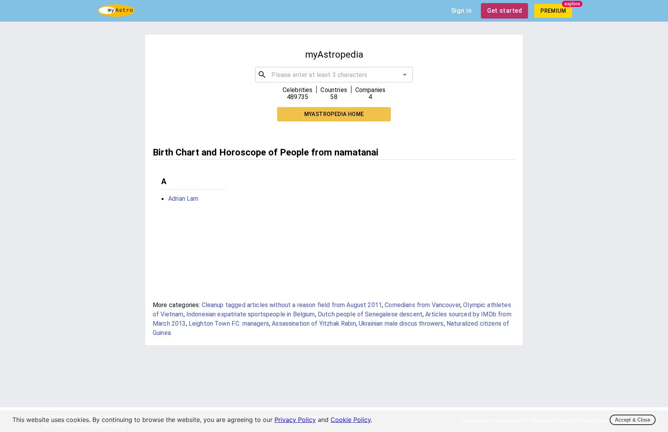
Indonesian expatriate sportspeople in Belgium (250, 314)
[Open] (404, 74)
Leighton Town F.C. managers (229, 323)
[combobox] (333, 74)
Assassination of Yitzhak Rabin (314, 323)
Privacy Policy (295, 419)
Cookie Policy (351, 419)
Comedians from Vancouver (422, 305)
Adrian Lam (183, 198)
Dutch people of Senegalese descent (370, 314)
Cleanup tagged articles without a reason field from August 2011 (292, 305)
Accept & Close (632, 420)
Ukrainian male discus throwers (401, 323)
